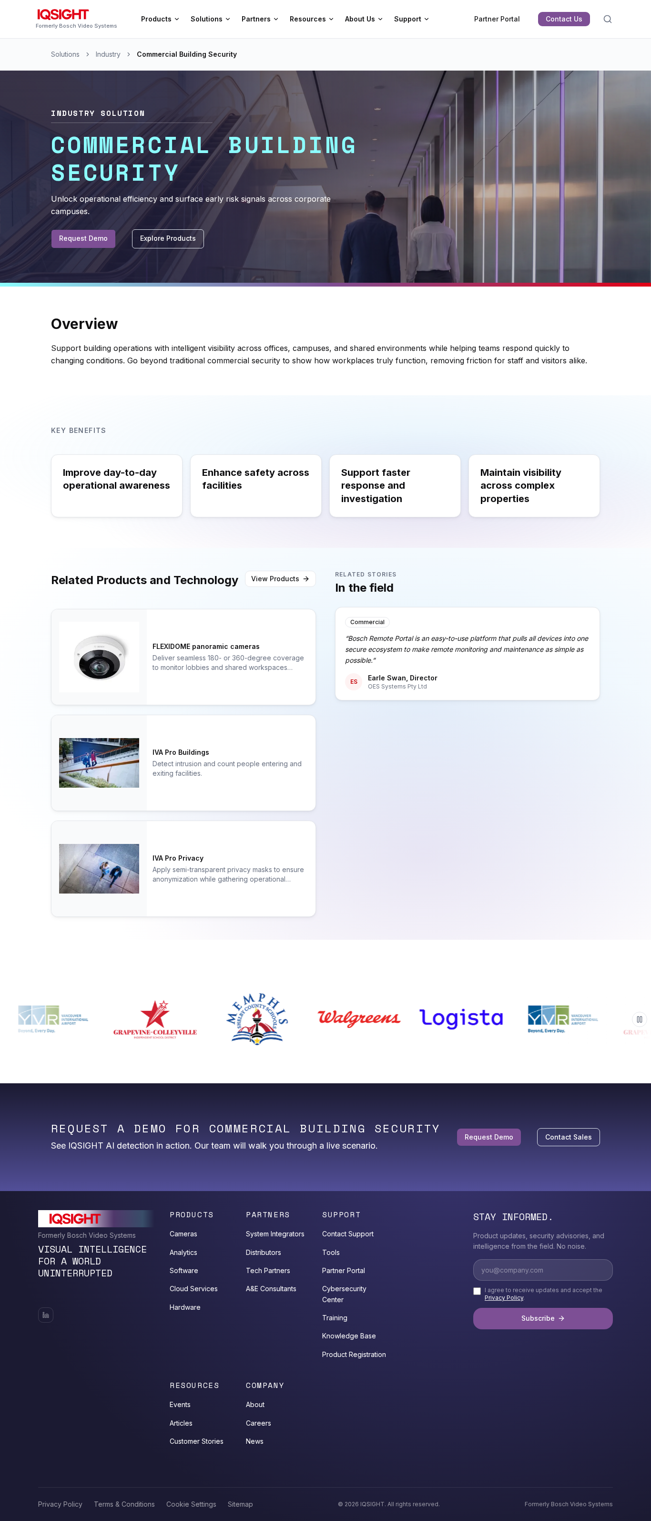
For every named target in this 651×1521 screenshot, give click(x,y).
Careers (258, 1423)
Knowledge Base (349, 1336)
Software (184, 1270)
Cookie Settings (191, 1504)
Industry (108, 54)
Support (407, 19)
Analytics (183, 1252)
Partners (256, 19)
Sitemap (240, 1504)
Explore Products (168, 238)
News (255, 1441)
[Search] (607, 19)
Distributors (263, 1252)
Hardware (185, 1307)
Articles (181, 1423)
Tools (331, 1252)
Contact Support (348, 1234)
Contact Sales (568, 1137)
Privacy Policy (504, 1297)
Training (334, 1318)
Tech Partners (268, 1270)
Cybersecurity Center (344, 1294)
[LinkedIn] (45, 1315)
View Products (275, 579)
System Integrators (275, 1234)
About (255, 1404)
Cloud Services (194, 1289)
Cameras (183, 1234)
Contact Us (564, 19)
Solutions (207, 19)
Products (156, 19)
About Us (360, 19)
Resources (308, 19)
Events (180, 1404)
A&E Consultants (271, 1289)
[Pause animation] (639, 1019)
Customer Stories (197, 1441)
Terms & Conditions (124, 1504)
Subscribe (538, 1318)
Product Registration (354, 1354)
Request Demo (83, 238)
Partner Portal (497, 19)
